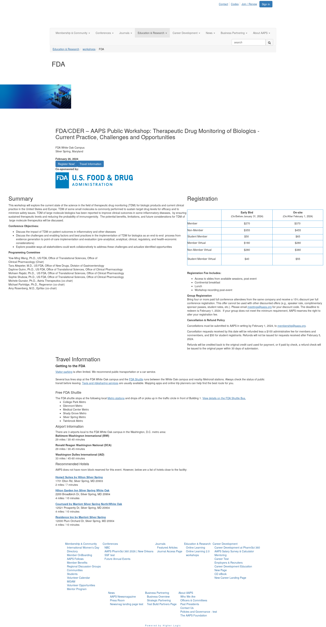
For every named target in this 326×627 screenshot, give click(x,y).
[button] (73, 33)
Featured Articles (167, 547)
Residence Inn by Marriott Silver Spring (80, 517)
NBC (107, 547)
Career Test (222, 559)
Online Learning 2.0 (198, 551)
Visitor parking (63, 372)
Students (72, 574)
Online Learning (195, 547)
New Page (221, 570)
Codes (235, 4)
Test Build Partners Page (162, 604)
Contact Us (187, 608)
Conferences (110, 544)
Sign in (266, 4)
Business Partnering (157, 593)
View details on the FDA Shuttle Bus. (224, 398)
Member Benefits (77, 562)
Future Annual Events (117, 559)
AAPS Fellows (75, 559)
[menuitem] (224, 3)
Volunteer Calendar (78, 577)
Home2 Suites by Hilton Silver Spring (79, 477)
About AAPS (185, 593)
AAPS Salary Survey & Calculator (234, 551)
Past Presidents (189, 604)
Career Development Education (233, 566)
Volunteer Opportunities (81, 585)
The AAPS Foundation (193, 615)
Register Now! (66, 164)
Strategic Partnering (159, 600)
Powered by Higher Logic (163, 625)
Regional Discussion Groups (84, 566)
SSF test (110, 555)
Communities (75, 570)
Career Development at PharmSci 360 (237, 547)
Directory (72, 551)
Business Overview (158, 596)
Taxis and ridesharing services (100, 383)
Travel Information (90, 164)
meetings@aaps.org (260, 307)
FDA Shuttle (136, 379)
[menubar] (238, 3)
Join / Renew (249, 4)
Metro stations (116, 398)
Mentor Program (77, 589)
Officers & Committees (193, 600)
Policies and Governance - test (198, 611)
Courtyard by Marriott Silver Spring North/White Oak (88, 504)
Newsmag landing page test (126, 604)
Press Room (117, 600)
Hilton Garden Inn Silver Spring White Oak (82, 490)
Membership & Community (81, 544)
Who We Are (187, 596)
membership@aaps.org (292, 326)
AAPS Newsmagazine (123, 596)
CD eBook (221, 574)
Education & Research (66, 49)
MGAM (71, 581)
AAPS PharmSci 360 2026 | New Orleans (129, 551)
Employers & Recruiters (229, 562)
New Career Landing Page (230, 577)
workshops (89, 49)
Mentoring (221, 555)
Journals (160, 544)
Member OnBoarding (79, 555)
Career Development (225, 544)
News (111, 593)
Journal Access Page (169, 551)
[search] (269, 42)
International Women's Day (83, 547)
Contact (223, 4)
